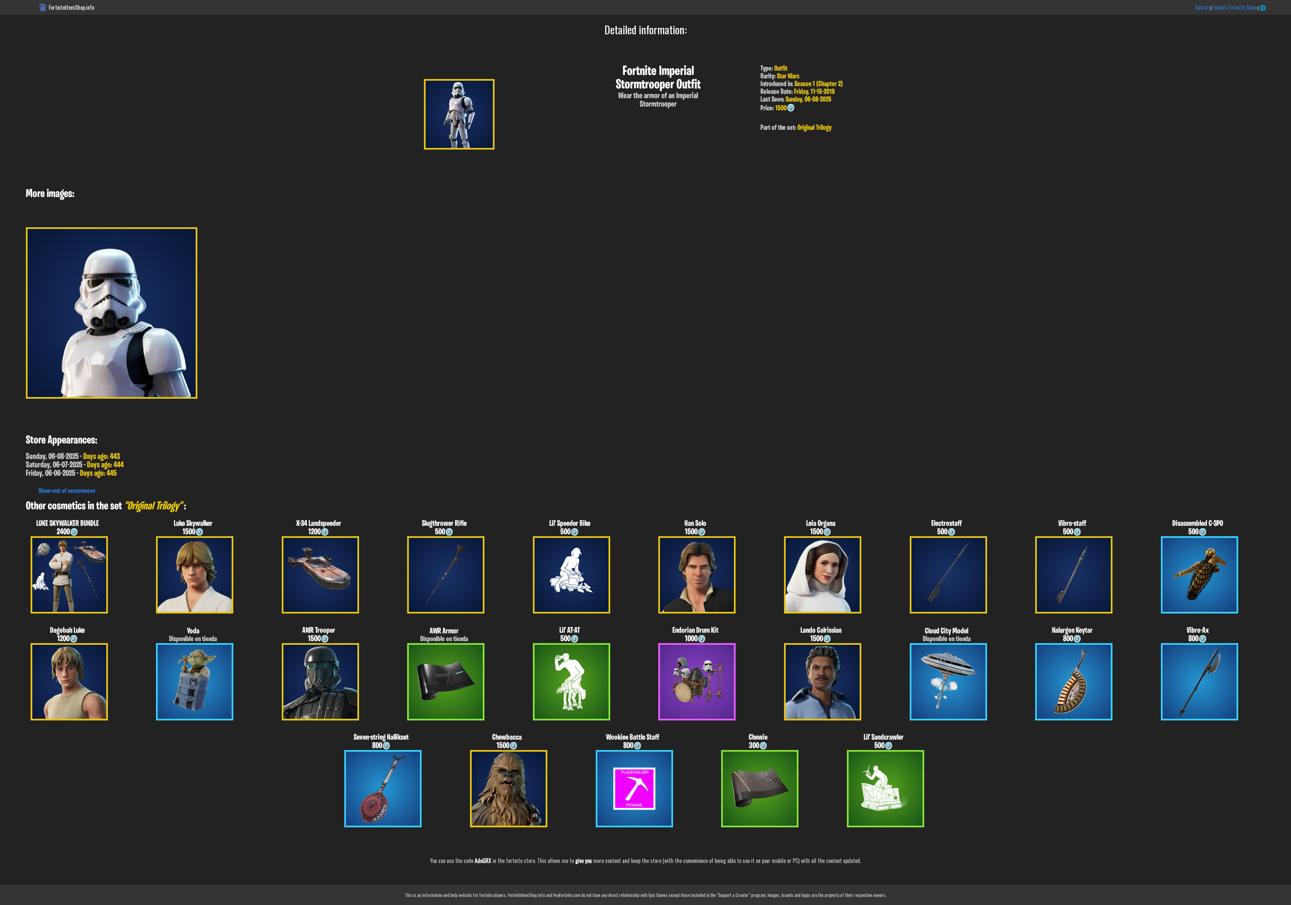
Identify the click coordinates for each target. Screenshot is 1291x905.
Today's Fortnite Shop (1234, 7)
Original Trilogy (814, 128)
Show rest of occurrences (67, 491)
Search (1202, 7)
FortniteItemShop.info (71, 7)
